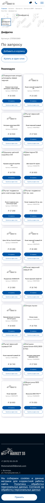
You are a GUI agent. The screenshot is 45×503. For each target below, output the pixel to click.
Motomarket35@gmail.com (13, 466)
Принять (19, 497)
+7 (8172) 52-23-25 (9, 461)
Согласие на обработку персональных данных (22, 488)
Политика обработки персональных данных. (22, 485)
